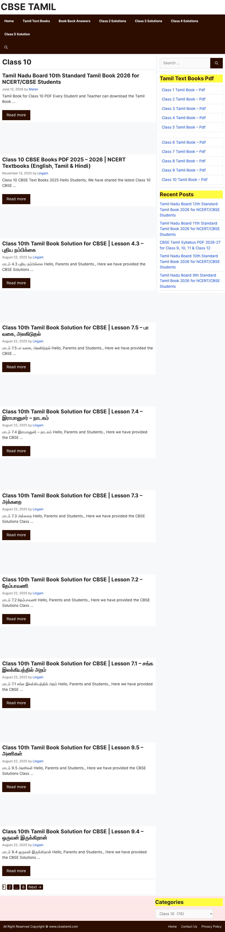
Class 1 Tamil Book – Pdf (183, 90)
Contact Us (189, 926)
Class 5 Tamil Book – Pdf (183, 127)
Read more (16, 115)
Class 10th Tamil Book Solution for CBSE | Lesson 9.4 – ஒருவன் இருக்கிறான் (72, 834)
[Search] (216, 63)
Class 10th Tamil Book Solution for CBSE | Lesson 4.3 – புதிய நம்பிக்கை (72, 246)
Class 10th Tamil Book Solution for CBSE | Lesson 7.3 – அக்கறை (72, 498)
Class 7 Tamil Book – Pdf (183, 151)
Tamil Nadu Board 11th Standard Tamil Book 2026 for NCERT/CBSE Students (190, 229)
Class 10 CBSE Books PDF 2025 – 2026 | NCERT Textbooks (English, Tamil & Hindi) (64, 162)
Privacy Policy (211, 926)
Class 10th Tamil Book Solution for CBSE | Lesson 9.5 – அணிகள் (72, 750)
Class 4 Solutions (184, 21)
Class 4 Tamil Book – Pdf (184, 118)
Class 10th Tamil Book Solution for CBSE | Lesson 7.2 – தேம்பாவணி (72, 582)
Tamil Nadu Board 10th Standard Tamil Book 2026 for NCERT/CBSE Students (70, 78)
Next (35, 887)
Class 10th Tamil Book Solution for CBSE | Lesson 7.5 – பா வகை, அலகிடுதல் (75, 330)
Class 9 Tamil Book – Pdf (184, 170)
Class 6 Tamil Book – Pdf (184, 142)
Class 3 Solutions (148, 21)
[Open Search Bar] (6, 47)
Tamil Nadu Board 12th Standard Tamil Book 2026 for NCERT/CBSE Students (190, 209)
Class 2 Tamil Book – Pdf (183, 99)
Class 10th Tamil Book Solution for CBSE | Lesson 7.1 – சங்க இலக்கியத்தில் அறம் (77, 666)
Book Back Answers (74, 21)
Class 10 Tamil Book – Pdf (184, 179)
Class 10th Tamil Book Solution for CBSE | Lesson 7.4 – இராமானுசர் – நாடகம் (72, 414)
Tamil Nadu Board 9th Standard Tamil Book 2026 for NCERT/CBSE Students (190, 281)
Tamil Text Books (36, 21)
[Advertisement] (78, 138)
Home (9, 21)
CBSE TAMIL (28, 6)
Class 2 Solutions (112, 21)
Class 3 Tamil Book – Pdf (184, 108)
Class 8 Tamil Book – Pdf (183, 161)
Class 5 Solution (17, 34)
